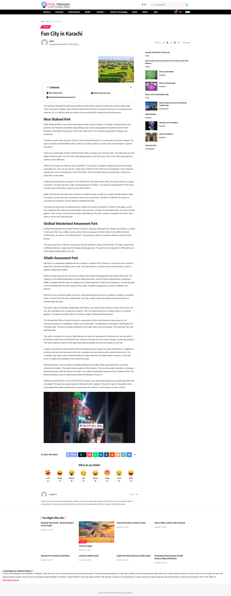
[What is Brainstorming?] (151, 86)
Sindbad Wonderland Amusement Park (62, 97)
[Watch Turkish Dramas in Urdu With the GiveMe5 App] (151, 106)
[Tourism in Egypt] (96, 532)
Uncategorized (149, 149)
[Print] (174, 43)
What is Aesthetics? (166, 134)
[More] (178, 43)
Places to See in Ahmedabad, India (157, 94)
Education (162, 75)
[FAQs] (55, 5)
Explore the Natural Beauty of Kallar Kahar (134, 556)
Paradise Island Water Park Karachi (157, 52)
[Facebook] (142, 4)
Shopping (148, 118)
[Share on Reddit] (112, 454)
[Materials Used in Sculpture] (151, 125)
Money (147, 67)
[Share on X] (167, 43)
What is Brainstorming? (167, 83)
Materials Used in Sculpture (168, 123)
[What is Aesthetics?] (151, 137)
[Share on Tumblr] (106, 454)
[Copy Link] (171, 43)
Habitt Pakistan (150, 114)
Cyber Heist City (150, 145)
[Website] (137, 494)
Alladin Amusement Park (101, 93)
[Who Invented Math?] (151, 74)
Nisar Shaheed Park (55, 93)
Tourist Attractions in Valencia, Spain (131, 523)
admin (51, 41)
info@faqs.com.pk (10, 580)
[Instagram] (145, 4)
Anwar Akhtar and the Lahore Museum (170, 523)
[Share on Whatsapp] (95, 454)
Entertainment (164, 109)
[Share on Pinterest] (89, 454)
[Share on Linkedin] (100, 454)
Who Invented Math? (166, 72)
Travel (46, 27)
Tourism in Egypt (85, 546)
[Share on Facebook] (163, 43)
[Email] (117, 454)
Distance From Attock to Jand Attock (55, 556)
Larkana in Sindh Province (89, 556)
